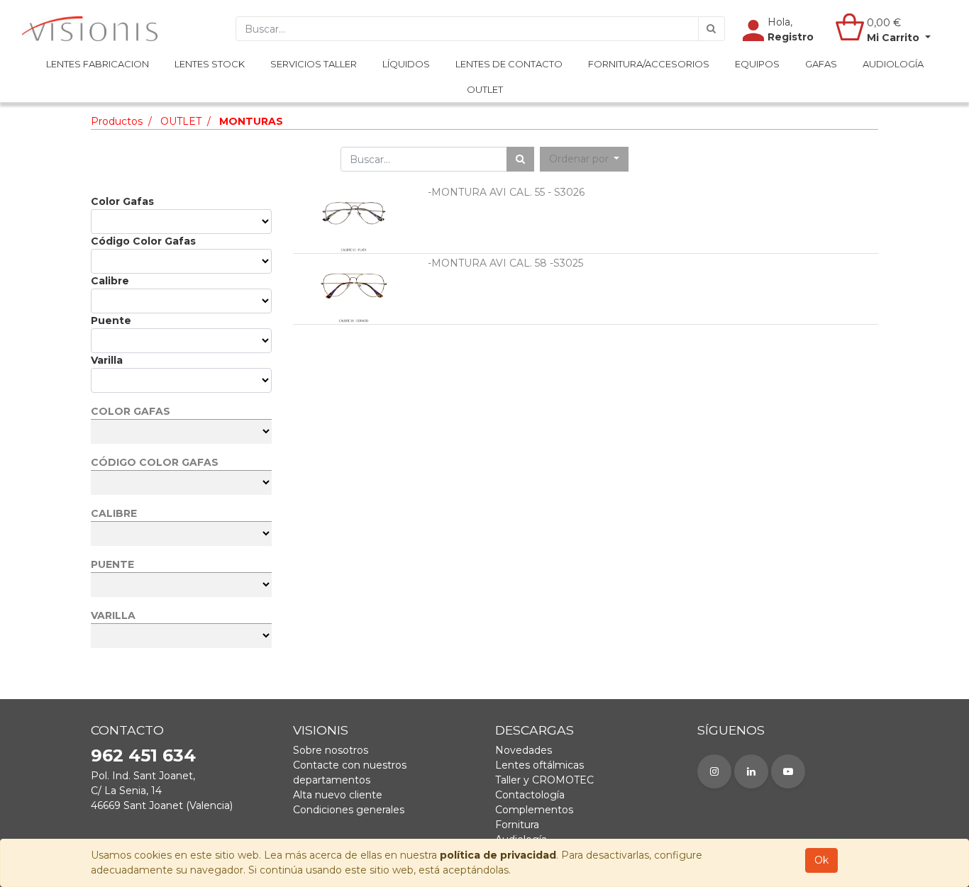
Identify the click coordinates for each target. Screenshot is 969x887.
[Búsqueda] (711, 28)
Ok (821, 860)
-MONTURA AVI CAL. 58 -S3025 (505, 263)
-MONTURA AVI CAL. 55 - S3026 (506, 192)
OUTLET (180, 121)
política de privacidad (498, 855)
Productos (117, 121)
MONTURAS (251, 121)
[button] (584, 159)
